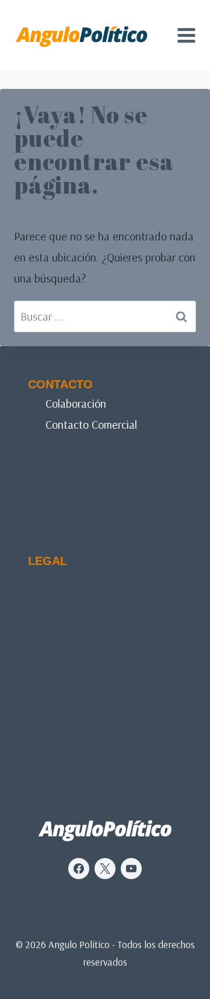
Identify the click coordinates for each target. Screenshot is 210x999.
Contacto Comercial (91, 424)
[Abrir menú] (186, 35)
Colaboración (76, 403)
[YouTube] (131, 868)
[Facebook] (78, 868)
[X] (105, 868)
